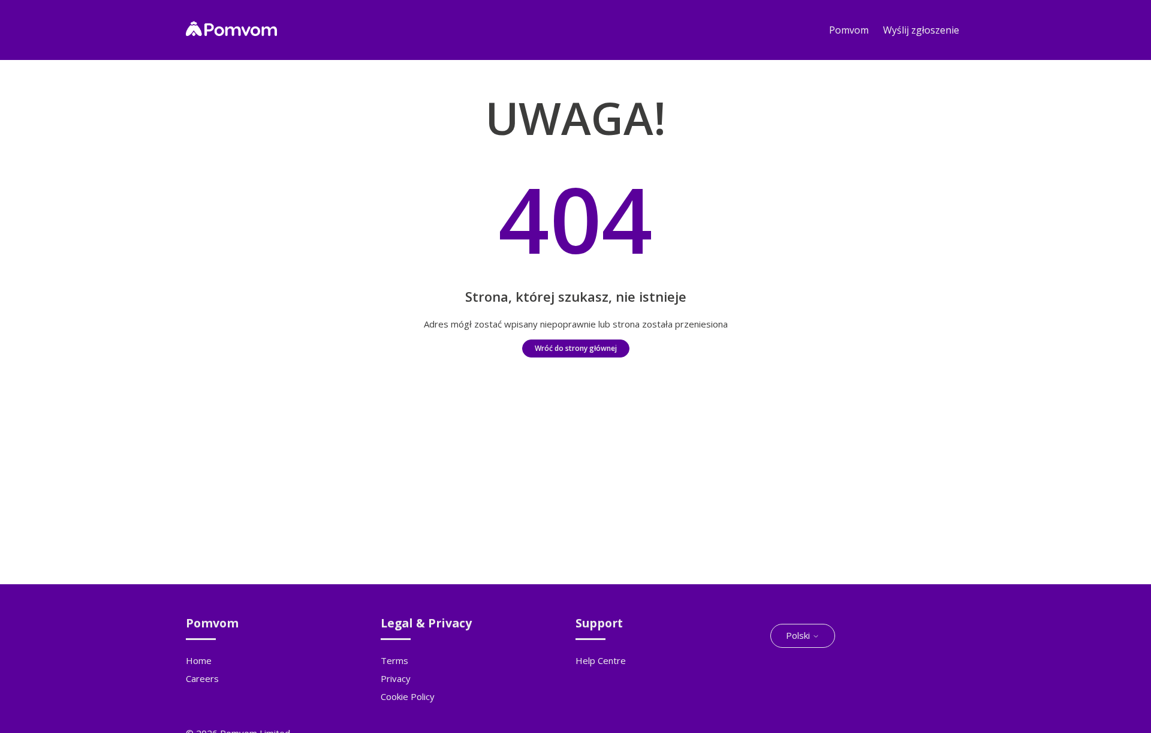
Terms (394, 660)
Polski (799, 635)
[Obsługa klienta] (231, 32)
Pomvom (849, 30)
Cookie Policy (408, 696)
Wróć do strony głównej (576, 348)
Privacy (396, 678)
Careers (202, 678)
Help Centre (601, 660)
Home (199, 660)
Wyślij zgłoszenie (921, 30)
